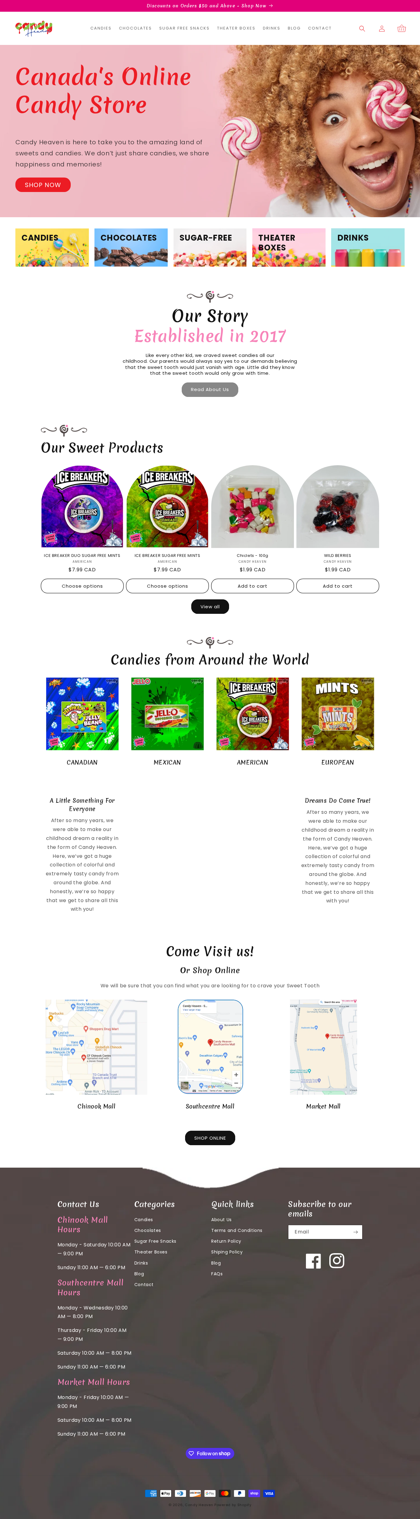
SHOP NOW (43, 185)
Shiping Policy (227, 1252)
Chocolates (147, 1230)
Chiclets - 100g (252, 555)
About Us (221, 1220)
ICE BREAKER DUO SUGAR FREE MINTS (82, 555)
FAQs (217, 1274)
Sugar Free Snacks (155, 1241)
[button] (362, 28)
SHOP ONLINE (210, 1138)
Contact (144, 1284)
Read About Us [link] (210, 389)
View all (210, 606)
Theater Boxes (151, 1252)
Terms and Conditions (237, 1230)
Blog (139, 1274)
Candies (143, 1220)
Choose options (82, 586)
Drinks (141, 1263)
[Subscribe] (355, 1232)
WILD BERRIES (337, 555)
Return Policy (226, 1241)
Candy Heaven (199, 1504)
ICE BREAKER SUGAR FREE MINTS (167, 555)
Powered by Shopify (233, 1504)
